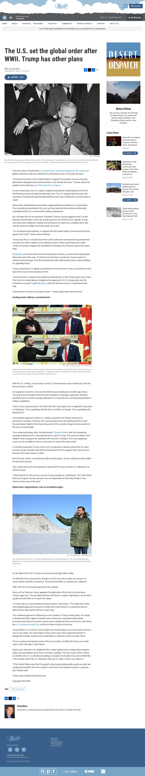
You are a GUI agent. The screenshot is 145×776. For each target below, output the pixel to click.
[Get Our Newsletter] (123, 59)
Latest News (112, 132)
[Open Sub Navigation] (9, 24)
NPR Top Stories (18, 689)
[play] (4, 17)
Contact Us (55, 740)
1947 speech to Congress (49, 185)
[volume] (11, 17)
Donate (136, 6)
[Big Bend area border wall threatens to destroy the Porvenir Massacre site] (113, 188)
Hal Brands (17, 254)
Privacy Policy (55, 746)
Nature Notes (123, 108)
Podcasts (52, 24)
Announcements (57, 742)
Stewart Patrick (61, 432)
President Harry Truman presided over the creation (63, 171)
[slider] (14, 18)
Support (101, 24)
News (4, 24)
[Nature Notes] (123, 92)
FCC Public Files (56, 744)
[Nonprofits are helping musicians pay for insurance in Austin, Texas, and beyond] (113, 141)
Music (14, 24)
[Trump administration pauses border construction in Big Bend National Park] (113, 212)
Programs (38, 24)
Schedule (26, 24)
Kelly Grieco (41, 283)
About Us (114, 24)
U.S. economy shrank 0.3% (27, 624)
